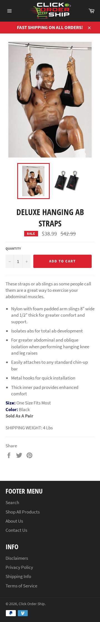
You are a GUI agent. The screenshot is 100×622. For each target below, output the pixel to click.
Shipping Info (18, 576)
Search (12, 502)
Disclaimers (17, 558)
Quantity (13, 248)
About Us (14, 521)
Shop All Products (23, 512)
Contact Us (16, 530)
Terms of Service (21, 586)
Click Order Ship (32, 604)
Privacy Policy (19, 567)
